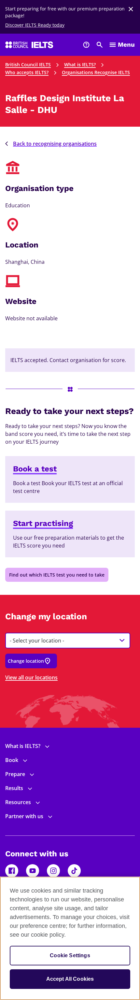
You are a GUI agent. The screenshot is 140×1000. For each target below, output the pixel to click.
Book (11, 760)
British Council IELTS (28, 64)
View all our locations (31, 677)
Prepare (15, 774)
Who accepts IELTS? (27, 72)
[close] (131, 9)
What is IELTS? (80, 64)
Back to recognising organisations (55, 143)
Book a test (35, 468)
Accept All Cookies (70, 979)
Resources (18, 802)
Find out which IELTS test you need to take (57, 575)
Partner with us (24, 816)
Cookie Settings (70, 955)
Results (14, 788)
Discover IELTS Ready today (34, 25)
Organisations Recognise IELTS (96, 72)
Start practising (43, 523)
